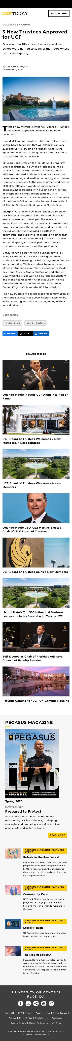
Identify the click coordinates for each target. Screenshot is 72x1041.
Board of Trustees (36, 323)
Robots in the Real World (41, 857)
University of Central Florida (36, 994)
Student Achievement (38, 1023)
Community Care (35, 894)
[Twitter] (28, 1003)
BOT (20, 1013)
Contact (28, 1013)
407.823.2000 (58, 1031)
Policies (12, 1018)
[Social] (36, 1003)
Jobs (48, 1013)
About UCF (9, 1013)
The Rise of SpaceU (37, 954)
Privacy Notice (25, 1018)
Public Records (41, 1018)
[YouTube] (44, 1003)
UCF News (56, 1023)
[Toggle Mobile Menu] (68, 4)
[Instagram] (51, 1003)
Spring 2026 (14, 801)
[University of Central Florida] (25, 4)
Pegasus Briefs (12, 323)
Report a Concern (18, 1023)
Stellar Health (33, 927)
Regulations (57, 1018)
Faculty (39, 1013)
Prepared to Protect (23, 811)
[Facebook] (20, 1003)
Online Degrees (60, 1013)
